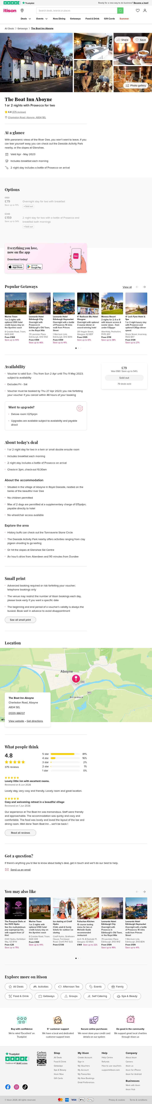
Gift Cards (109, 18)
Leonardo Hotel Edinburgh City (36, 318)
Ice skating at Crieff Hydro (62, 923)
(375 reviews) (19, 112)
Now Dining (59, 18)
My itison (83, 1053)
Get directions (35, 721)
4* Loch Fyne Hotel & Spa (135, 318)
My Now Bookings (86, 1078)
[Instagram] (16, 1089)
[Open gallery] (76, 62)
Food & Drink (92, 18)
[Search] (120, 10)
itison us (129, 1065)
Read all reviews (20, 833)
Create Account (85, 1057)
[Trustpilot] (28, 2)
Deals (24, 18)
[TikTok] (25, 1089)
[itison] (10, 10)
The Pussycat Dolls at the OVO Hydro (15, 923)
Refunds (105, 1061)
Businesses (133, 1081)
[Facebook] (8, 1089)
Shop (57, 1053)
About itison (131, 1057)
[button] (76, 348)
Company (131, 1053)
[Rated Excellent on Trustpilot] (12, 2)
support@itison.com (111, 1069)
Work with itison (133, 1085)
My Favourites (84, 1074)
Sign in (81, 1061)
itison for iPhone (133, 1069)
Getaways (75, 18)
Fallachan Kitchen (85, 921)
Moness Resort (108, 316)
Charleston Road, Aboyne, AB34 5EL (27, 117)
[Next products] (144, 287)
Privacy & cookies (117, 1099)
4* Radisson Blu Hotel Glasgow (87, 318)
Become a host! (141, 2)
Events (39, 18)
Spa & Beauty (60, 1069)
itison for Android (134, 1074)
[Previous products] (137, 287)
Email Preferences (86, 1082)
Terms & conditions (138, 1099)
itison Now (59, 1074)
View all (127, 287)
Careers (129, 1061)
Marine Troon (11, 316)
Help (104, 1053)
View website (16, 721)
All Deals (9, 28)
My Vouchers (84, 1065)
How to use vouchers (111, 1065)
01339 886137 (17, 713)
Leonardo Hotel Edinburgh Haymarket (63, 318)
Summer (124, 18)
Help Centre (107, 1057)
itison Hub (130, 1089)
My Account (83, 1069)
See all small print (20, 620)
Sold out (124, 113)
